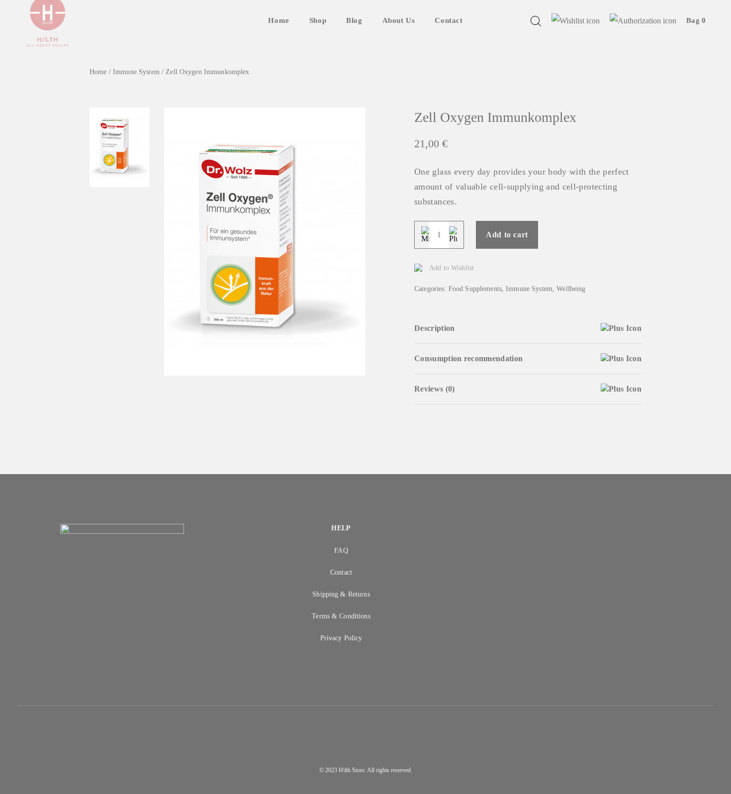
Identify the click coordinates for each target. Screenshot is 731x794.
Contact (448, 20)
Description (434, 328)
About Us (398, 20)
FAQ (341, 550)
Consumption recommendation (468, 358)
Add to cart (507, 234)
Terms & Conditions (341, 616)
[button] (630, 397)
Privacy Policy (341, 638)
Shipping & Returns (341, 594)
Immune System (136, 72)
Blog (354, 20)
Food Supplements (475, 289)
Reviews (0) (434, 389)
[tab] (527, 328)
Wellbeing (570, 289)
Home (278, 20)
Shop (317, 20)
